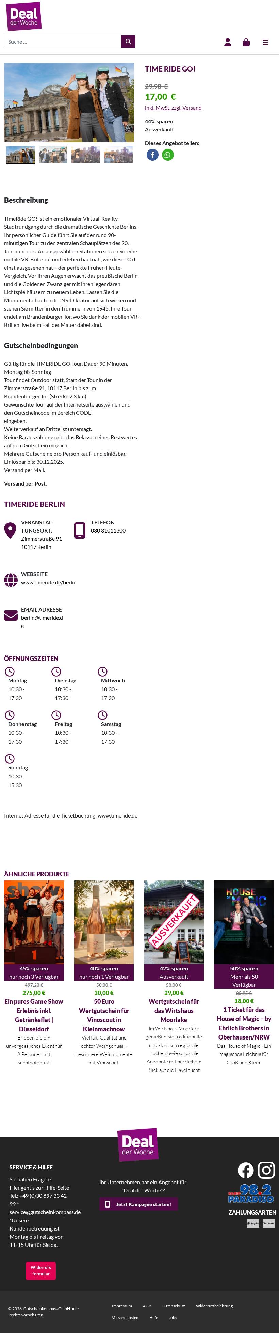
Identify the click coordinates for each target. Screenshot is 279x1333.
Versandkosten (125, 1317)
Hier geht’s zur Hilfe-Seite (39, 1187)
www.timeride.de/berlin (49, 582)
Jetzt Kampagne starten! (143, 1204)
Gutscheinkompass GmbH (46, 1308)
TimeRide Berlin (34, 503)
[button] (153, 155)
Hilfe (153, 1317)
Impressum (122, 1305)
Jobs (173, 1317)
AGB (147, 1305)
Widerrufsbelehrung (214, 1305)
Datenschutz (173, 1305)
